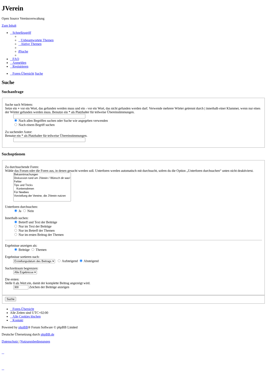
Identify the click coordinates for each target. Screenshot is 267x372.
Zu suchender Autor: (18, 132)
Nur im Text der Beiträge (35, 226)
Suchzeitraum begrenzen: (21, 268)
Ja (19, 211)
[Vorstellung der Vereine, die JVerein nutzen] (42, 196)
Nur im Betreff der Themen (36, 230)
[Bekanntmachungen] (42, 174)
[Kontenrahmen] (42, 189)
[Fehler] (42, 181)
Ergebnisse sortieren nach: (22, 257)
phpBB (23, 327)
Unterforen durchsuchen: (21, 207)
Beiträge (24, 249)
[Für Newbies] (42, 192)
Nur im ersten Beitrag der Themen (41, 234)
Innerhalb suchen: (16, 218)
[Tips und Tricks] (42, 185)
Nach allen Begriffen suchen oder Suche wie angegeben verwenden (63, 120)
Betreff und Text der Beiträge (37, 222)
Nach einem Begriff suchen (36, 125)
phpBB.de (47, 334)
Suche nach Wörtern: (19, 104)
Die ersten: (12, 279)
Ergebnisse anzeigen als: (21, 245)
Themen (41, 249)
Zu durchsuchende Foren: (22, 167)
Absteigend (91, 261)
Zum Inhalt (9, 25)
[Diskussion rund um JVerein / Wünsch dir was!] (42, 178)
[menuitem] (36, 40)
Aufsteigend (69, 261)
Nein (30, 211)
